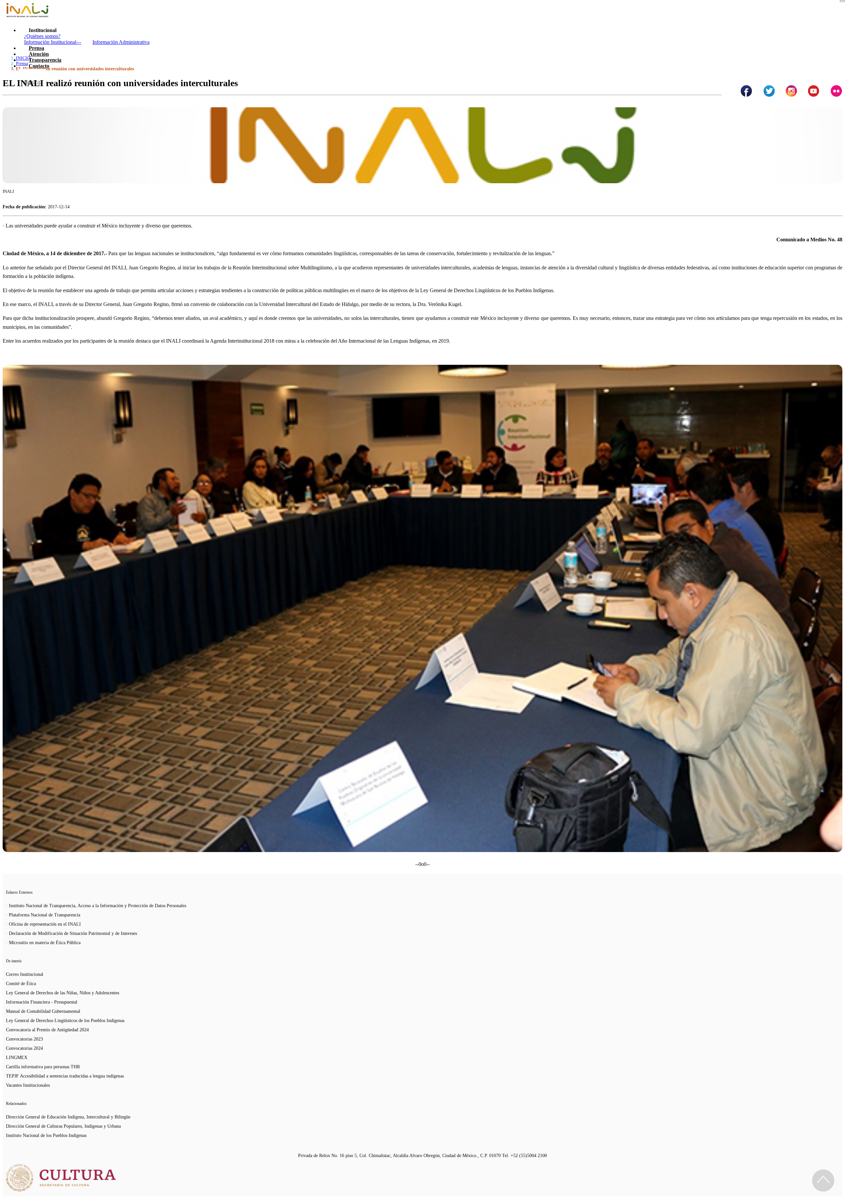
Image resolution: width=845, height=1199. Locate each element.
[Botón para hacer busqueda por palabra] (831, 77)
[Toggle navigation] (842, 1)
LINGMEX (16, 1057)
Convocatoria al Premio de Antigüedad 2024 (47, 1029)
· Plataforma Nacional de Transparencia (43, 914)
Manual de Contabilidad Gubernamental (43, 1011)
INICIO (23, 58)
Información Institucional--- (52, 42)
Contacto (39, 66)
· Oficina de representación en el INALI (43, 924)
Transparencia (45, 60)
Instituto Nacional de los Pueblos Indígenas (46, 1135)
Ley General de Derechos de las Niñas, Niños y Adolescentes (62, 992)
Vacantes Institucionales (28, 1085)
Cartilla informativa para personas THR (43, 1066)
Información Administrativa (121, 42)
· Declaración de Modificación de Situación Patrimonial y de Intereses (71, 933)
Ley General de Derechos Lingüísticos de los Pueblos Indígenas (65, 1020)
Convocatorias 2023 (24, 1039)
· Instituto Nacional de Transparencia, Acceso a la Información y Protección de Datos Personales (96, 905)
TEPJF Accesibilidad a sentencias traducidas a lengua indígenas (65, 1076)
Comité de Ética (21, 983)
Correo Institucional (24, 974)
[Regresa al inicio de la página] (823, 1180)
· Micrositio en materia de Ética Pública (43, 942)
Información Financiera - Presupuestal (41, 1002)
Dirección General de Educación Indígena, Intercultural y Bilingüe (68, 1116)
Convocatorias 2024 (24, 1048)
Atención (39, 54)
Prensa (36, 48)
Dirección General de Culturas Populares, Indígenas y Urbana (63, 1126)
